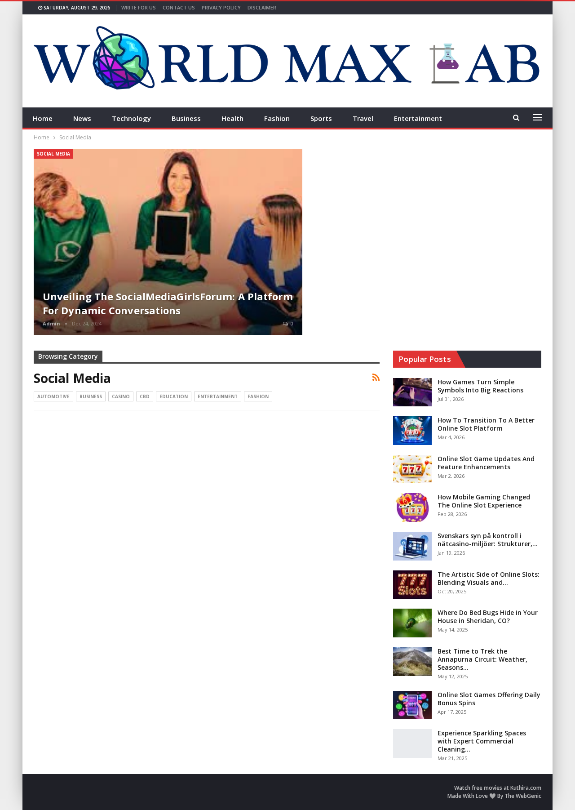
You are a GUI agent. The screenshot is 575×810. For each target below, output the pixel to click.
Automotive (53, 396)
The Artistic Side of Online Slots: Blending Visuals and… (489, 578)
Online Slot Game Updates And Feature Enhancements (486, 462)
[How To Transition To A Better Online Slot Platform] (412, 430)
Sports (321, 118)
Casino (121, 396)
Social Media (53, 154)
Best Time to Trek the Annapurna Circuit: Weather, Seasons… (482, 659)
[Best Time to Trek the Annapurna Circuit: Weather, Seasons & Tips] (412, 661)
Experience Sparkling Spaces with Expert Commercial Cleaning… (482, 741)
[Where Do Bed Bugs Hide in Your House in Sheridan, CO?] (412, 623)
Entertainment (418, 118)
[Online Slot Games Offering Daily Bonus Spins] (412, 705)
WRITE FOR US (138, 7)
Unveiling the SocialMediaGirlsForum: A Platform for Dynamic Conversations (168, 303)
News (82, 118)
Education (173, 396)
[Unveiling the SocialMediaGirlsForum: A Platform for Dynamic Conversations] (168, 242)
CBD (145, 396)
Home (43, 118)
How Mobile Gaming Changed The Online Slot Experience (484, 501)
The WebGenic (522, 796)
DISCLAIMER (262, 7)
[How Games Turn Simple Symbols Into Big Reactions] (412, 392)
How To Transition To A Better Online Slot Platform (486, 424)
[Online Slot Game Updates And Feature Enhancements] (412, 469)
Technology (131, 118)
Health (232, 118)
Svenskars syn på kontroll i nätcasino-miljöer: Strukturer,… (488, 539)
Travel (363, 118)
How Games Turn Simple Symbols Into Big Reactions (480, 386)
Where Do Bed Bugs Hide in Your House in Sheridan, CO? (488, 616)
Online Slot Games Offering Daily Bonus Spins (489, 698)
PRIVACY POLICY (221, 7)
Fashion (277, 118)
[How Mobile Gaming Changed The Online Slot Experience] (412, 507)
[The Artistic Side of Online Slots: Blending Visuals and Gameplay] (412, 584)
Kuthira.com (525, 788)
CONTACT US (179, 7)
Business (186, 118)
